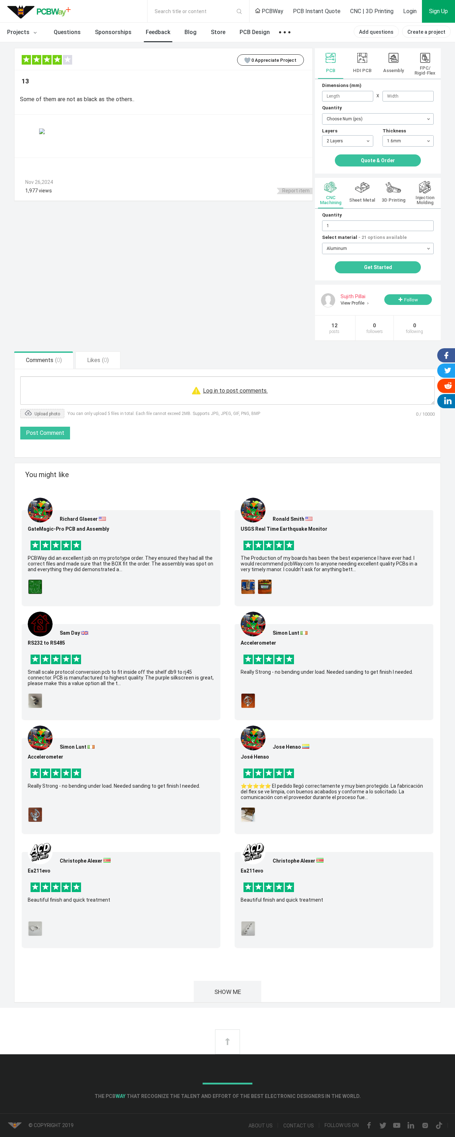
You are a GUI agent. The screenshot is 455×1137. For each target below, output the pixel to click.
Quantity (332, 107)
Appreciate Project (273, 60)
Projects (19, 32)
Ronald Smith (288, 519)
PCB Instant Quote (317, 11)
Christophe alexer (81, 861)
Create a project (426, 32)
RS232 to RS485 (46, 643)
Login (410, 11)
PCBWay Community (41, 11)
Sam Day (70, 633)
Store (218, 32)
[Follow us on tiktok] (439, 1126)
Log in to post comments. (235, 390)
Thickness (394, 130)
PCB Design (255, 32)
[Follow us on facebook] (369, 1126)
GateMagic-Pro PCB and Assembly (68, 529)
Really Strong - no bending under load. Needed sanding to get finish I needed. (114, 786)
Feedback (158, 32)
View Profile (353, 303)
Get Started (378, 267)
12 (334, 328)
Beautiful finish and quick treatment (69, 900)
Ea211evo (39, 871)
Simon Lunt (73, 747)
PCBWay (271, 11)
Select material (364, 237)
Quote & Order (378, 160)
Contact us (298, 1125)
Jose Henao (287, 747)
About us (260, 1125)
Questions (67, 32)
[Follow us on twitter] (382, 1126)
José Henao (255, 757)
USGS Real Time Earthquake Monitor (284, 529)
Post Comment (45, 433)
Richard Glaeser (79, 519)
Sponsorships (113, 32)
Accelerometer (45, 757)
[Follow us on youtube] (396, 1126)
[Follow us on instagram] (425, 1126)
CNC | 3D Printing (372, 11)
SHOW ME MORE (227, 995)
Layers (329, 130)
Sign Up (438, 11)
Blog (190, 32)
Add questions (376, 32)
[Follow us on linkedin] (411, 1126)
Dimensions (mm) (342, 85)
